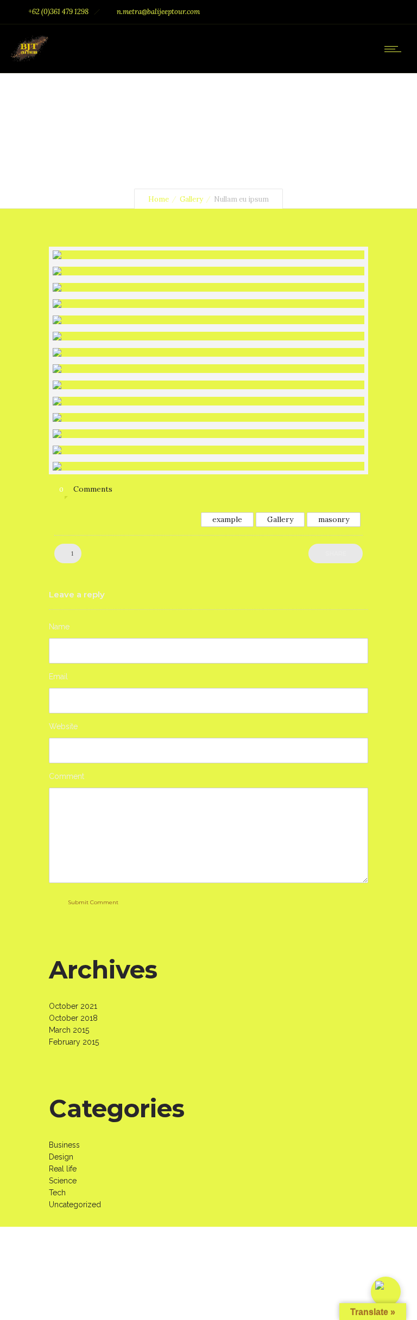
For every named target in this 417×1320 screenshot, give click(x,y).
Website (63, 726)
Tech (57, 1192)
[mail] (389, 12)
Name (59, 626)
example (227, 519)
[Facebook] (341, 12)
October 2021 (73, 1006)
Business (64, 1145)
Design (61, 1156)
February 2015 (74, 1042)
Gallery (191, 199)
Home (158, 199)
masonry (333, 519)
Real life (63, 1168)
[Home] (29, 59)
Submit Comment (93, 902)
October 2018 (73, 1018)
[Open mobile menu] (395, 49)
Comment (66, 776)
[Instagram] (365, 12)
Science (63, 1180)
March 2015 (69, 1030)
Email (58, 676)
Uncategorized (75, 1204)
